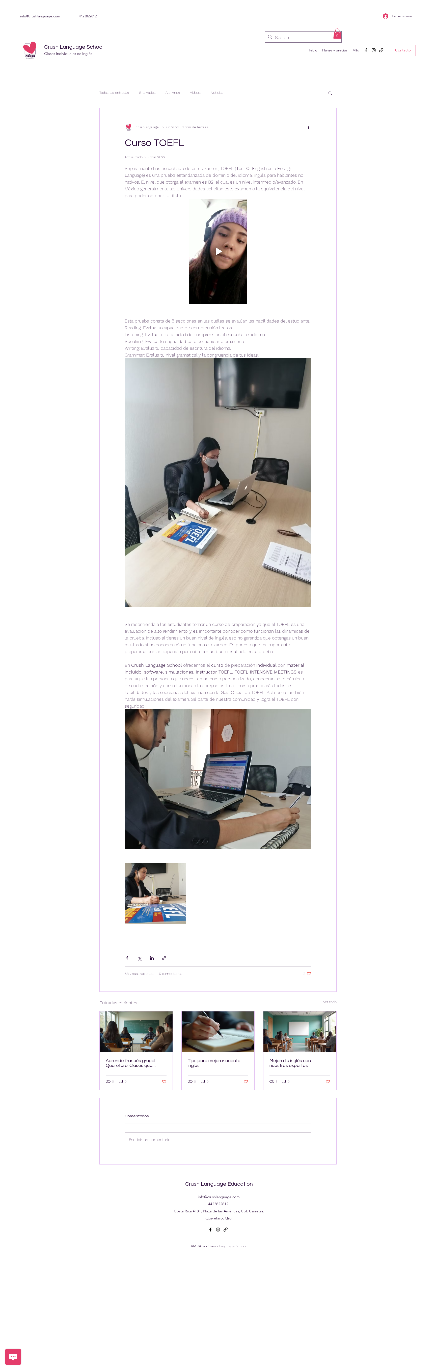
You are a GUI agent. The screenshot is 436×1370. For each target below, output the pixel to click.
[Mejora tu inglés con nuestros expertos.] (299, 1031)
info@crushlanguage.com (40, 16)
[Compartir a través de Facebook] (127, 958)
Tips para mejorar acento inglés (214, 1063)
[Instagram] (373, 50)
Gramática (147, 93)
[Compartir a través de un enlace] (164, 958)
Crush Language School (73, 47)
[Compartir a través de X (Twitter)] (139, 958)
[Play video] (218, 251)
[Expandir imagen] (155, 893)
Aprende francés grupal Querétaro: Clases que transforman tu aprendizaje (134, 1063)
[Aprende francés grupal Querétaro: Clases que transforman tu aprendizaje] (136, 1031)
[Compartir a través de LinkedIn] (151, 958)
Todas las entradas (114, 93)
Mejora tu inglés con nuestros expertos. (290, 1063)
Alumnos (173, 93)
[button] (337, 33)
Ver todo (330, 1002)
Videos (195, 93)
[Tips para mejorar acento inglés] (218, 1031)
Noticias (217, 93)
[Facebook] (366, 50)
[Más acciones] (308, 127)
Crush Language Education (219, 1184)
